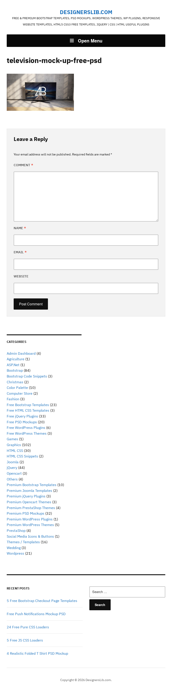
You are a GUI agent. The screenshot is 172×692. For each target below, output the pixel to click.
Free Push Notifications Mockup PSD (36, 614)
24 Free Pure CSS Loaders (28, 627)
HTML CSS (15, 450)
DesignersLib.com (86, 12)
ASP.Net (13, 365)
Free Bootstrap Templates (28, 405)
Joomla (13, 462)
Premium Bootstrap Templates (31, 484)
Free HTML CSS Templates (28, 410)
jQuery (12, 467)
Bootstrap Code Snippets (27, 376)
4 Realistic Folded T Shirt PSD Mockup (37, 653)
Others (12, 479)
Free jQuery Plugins (22, 416)
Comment (23, 165)
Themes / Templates (23, 542)
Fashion (13, 399)
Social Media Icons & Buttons (30, 536)
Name (20, 228)
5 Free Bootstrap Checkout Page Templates (42, 600)
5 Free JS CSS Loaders (25, 640)
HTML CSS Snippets (22, 456)
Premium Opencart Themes (29, 502)
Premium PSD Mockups (25, 513)
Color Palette (17, 387)
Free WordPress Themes (27, 433)
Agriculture (15, 359)
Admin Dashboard (21, 353)
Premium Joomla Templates (29, 490)
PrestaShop (16, 530)
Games (12, 439)
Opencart (14, 473)
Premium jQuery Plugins (26, 496)
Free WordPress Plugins (26, 427)
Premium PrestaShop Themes (31, 507)
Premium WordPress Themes (30, 524)
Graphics (14, 444)
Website (21, 276)
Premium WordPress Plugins (30, 519)
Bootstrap (15, 370)
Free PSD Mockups (22, 422)
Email (20, 252)
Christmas (15, 382)
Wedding (14, 547)
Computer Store (19, 393)
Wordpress (15, 553)
